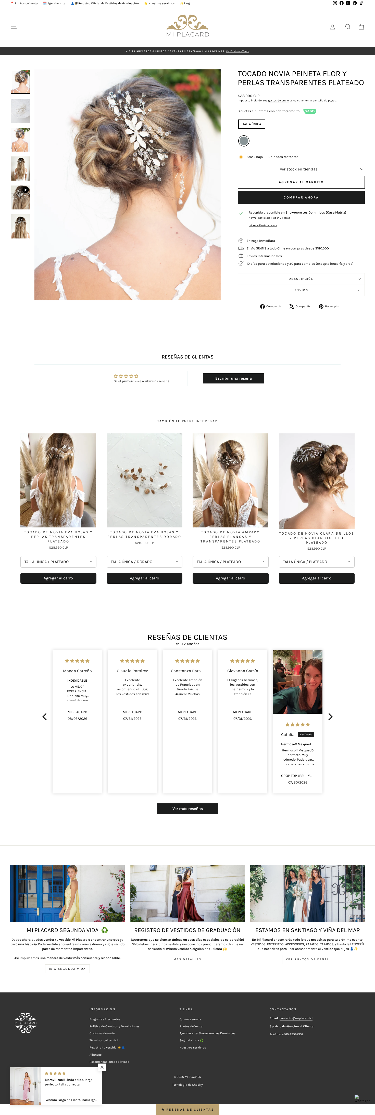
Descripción (301, 279)
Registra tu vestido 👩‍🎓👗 (107, 1047)
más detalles (187, 959)
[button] (45, 716)
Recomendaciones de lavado (109, 1062)
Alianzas (96, 1054)
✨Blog (185, 3)
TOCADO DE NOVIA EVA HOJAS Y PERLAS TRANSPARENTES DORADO (144, 534)
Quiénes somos (190, 1019)
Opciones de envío (102, 1033)
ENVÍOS (301, 290)
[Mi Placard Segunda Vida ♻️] (67, 893)
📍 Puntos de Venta (24, 3)
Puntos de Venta (191, 1026)
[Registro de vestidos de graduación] (187, 893)
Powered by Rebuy (187, 598)
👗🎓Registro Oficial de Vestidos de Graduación (105, 3)
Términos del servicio (105, 1040)
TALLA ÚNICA (252, 124)
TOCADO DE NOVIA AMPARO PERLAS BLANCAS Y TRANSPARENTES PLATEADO (230, 536)
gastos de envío (278, 100)
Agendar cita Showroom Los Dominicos (207, 1033)
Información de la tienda (263, 225)
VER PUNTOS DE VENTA (307, 959)
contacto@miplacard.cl (296, 1018)
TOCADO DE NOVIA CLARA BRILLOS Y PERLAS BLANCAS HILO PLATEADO (316, 538)
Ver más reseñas (187, 808)
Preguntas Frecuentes (105, 1019)
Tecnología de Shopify (187, 1084)
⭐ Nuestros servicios (159, 3)
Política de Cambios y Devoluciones (115, 1026)
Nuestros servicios (193, 1047)
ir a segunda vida (67, 969)
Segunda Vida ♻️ (192, 1040)
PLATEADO (244, 141)
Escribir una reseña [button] (233, 378)
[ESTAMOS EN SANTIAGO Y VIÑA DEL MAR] (307, 893)
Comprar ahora (301, 197)
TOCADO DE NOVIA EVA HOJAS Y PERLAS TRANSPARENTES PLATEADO (58, 536)
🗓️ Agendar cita (54, 3)
